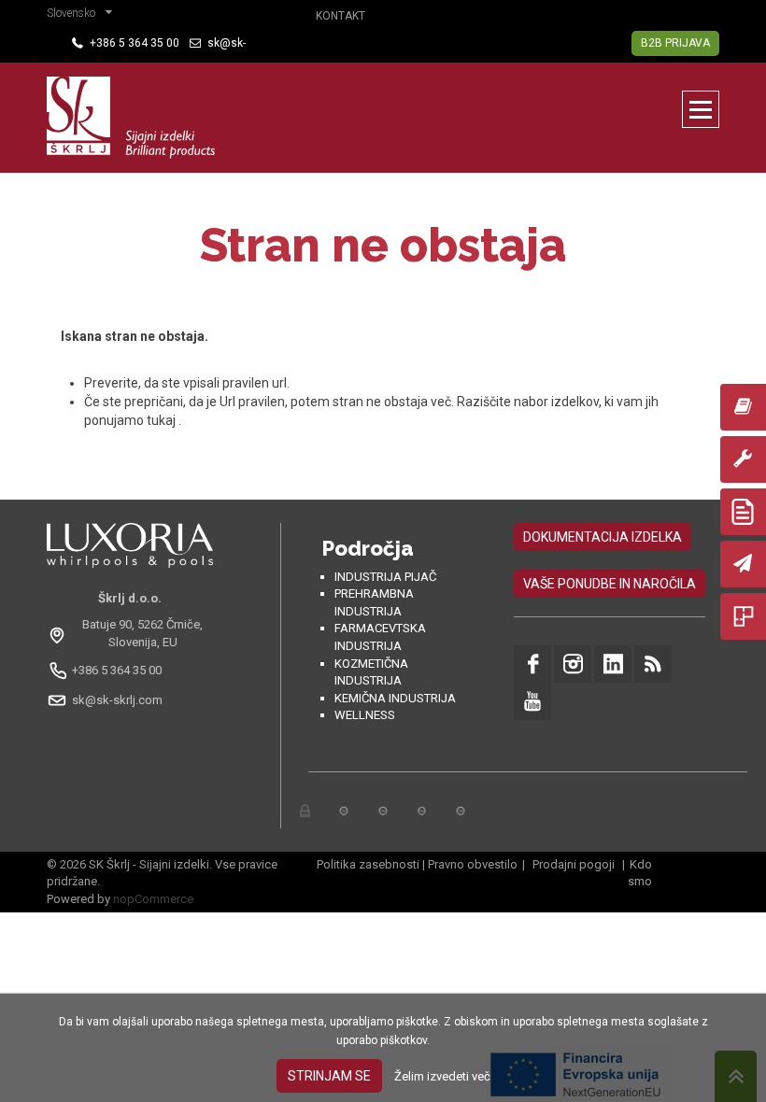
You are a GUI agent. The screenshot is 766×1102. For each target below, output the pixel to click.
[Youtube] (532, 701)
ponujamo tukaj (131, 420)
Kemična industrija (395, 698)
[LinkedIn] (612, 664)
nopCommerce (153, 899)
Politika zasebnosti (368, 864)
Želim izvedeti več (442, 1076)
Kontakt (340, 15)
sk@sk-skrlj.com (117, 700)
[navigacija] (700, 109)
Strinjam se (329, 1075)
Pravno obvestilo (473, 864)
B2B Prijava (675, 42)
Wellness (364, 715)
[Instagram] (572, 664)
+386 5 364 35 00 (117, 670)
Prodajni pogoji (573, 864)
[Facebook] (532, 664)
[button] (84, 15)
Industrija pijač (385, 577)
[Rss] (653, 664)
